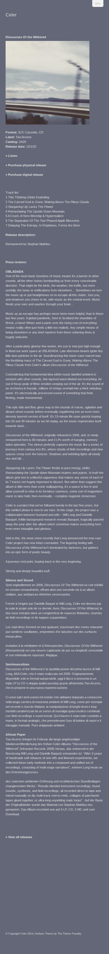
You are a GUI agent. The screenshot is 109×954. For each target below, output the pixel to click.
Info (97, 3)
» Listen (11, 155)
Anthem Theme (44, 933)
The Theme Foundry (69, 933)
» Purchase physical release (26, 165)
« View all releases (19, 837)
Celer (11, 15)
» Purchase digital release (24, 174)
